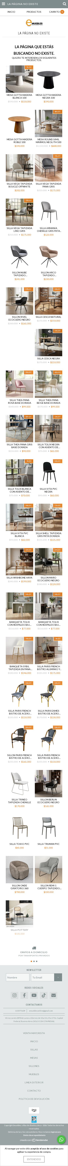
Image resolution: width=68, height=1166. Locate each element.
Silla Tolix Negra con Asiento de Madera (49, 446)
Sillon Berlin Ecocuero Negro (48, 801)
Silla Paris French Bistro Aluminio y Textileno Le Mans (48, 668)
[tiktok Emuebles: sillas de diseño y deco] (44, 995)
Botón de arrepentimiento (34, 1135)
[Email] (53, 995)
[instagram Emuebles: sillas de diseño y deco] (14, 995)
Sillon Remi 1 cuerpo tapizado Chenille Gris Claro (48, 887)
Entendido (34, 1159)
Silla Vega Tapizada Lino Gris (19, 229)
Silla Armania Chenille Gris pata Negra (48, 229)
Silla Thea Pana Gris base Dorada (19, 446)
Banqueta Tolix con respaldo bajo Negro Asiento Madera (48, 623)
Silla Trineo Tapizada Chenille (19, 801)
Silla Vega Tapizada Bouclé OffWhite (19, 185)
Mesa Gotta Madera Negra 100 (48, 96)
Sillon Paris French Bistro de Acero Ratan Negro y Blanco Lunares (19, 756)
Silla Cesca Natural (48, 316)
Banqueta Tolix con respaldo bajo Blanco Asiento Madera (19, 623)
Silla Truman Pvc (49, 843)
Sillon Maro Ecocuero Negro (48, 579)
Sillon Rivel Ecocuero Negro (19, 318)
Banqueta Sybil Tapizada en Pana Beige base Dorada (19, 668)
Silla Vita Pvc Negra (48, 490)
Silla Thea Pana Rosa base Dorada (19, 401)
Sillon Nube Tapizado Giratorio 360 (19, 274)
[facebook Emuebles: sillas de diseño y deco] (24, 995)
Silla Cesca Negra (48, 358)
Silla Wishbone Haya (19, 577)
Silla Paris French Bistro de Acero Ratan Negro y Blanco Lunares (48, 756)
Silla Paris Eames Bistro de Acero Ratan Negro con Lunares (48, 712)
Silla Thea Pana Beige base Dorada (48, 401)
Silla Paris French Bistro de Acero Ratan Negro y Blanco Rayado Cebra (19, 712)
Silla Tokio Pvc (19, 843)
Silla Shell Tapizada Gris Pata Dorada (48, 534)
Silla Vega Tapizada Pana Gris (48, 185)
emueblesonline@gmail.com (41, 1011)
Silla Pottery (19, 929)
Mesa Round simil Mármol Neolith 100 (48, 141)
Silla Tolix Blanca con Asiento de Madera (19, 490)
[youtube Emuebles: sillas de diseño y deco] (34, 995)
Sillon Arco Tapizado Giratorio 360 (48, 274)
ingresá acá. (56, 1132)
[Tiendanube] (34, 1141)
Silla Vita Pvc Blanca (19, 534)
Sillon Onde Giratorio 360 (19, 887)
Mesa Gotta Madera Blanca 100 (19, 96)
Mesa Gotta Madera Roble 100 (19, 141)
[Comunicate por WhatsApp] (61, 1139)
